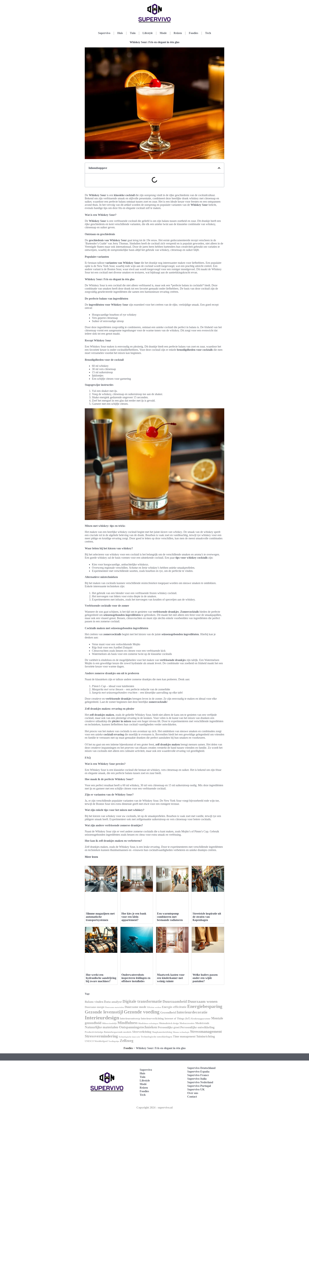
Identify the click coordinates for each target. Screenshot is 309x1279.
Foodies (193, 33)
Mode (163, 33)
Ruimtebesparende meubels (117, 1032)
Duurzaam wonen (202, 1001)
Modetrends (202, 1023)
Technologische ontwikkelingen (156, 1036)
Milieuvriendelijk (109, 1023)
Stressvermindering (101, 1036)
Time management (184, 1036)
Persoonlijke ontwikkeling (197, 1027)
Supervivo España (198, 1071)
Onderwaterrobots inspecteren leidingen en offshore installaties (135, 978)
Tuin (133, 33)
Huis (120, 33)
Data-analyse (113, 1001)
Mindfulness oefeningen (148, 1023)
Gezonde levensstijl (104, 1012)
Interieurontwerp (130, 1018)
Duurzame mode (135, 1007)
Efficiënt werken (154, 1007)
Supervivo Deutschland (201, 1067)
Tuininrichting (205, 1036)
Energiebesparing (204, 1006)
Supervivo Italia (197, 1078)
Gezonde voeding (142, 1012)
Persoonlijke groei (169, 1027)
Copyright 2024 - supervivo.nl (154, 1107)
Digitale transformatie (142, 1001)
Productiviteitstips (94, 1032)
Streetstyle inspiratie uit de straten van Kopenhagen (207, 916)
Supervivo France (198, 1075)
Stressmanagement (206, 1031)
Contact (192, 1096)
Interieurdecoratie (191, 1012)
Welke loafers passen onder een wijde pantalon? (205, 978)
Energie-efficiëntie (174, 1007)
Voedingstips (113, 1041)
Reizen (178, 33)
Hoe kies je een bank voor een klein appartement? (133, 916)
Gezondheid (168, 1012)
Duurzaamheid (175, 1001)
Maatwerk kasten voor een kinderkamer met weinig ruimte (171, 978)
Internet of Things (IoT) (177, 1018)
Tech (208, 33)
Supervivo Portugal (199, 1085)
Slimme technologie (181, 1032)
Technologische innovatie (129, 1037)
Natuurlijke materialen (101, 1027)
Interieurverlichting (152, 1018)
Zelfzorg (126, 1041)
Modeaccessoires (187, 1023)
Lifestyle (148, 33)
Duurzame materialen (114, 1007)
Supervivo (104, 33)
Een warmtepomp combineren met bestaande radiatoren (170, 916)
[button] (219, 168)
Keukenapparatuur (200, 1018)
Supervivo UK (196, 1089)
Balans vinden (94, 1001)
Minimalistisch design (169, 1023)
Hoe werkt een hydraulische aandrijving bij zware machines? (101, 978)
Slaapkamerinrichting (162, 1032)
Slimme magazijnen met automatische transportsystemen (100, 916)
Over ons (192, 1093)
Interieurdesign (102, 1017)
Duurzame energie (94, 1007)
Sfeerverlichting (141, 1032)
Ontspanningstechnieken (138, 1027)
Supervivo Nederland (200, 1082)
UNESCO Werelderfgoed (96, 1041)
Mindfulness (127, 1023)
